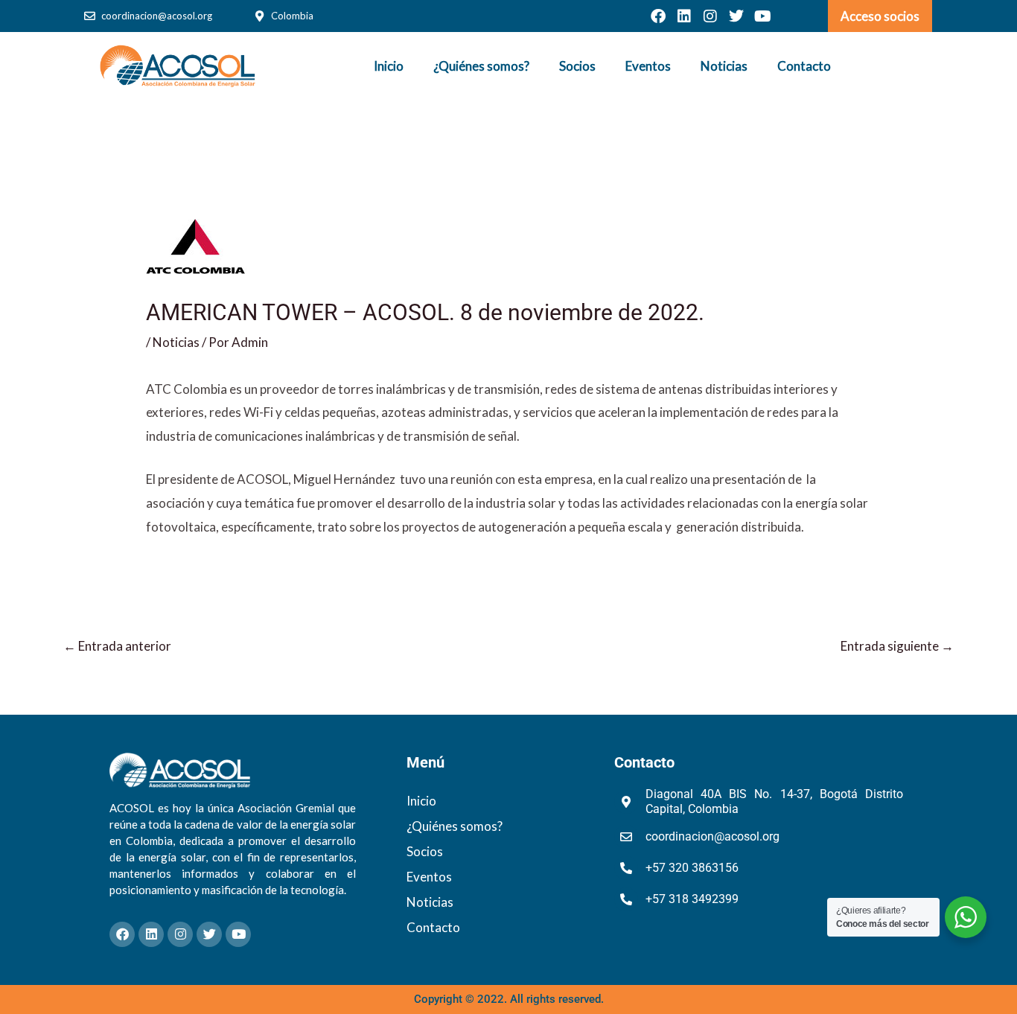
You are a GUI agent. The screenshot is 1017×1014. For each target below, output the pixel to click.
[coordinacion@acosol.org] (89, 16)
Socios (577, 66)
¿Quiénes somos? (481, 66)
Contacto (804, 66)
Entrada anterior (117, 646)
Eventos (648, 66)
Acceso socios (880, 16)
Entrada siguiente (897, 646)
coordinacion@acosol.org (156, 16)
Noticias (724, 66)
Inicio (389, 66)
